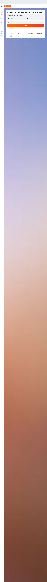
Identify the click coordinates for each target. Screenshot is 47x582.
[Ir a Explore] (1, 20)
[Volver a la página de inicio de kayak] (7, 6)
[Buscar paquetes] (1, 17)
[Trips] (1, 28)
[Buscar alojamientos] (1, 12)
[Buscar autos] (1, 14)
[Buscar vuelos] (1, 9)
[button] (2, 6)
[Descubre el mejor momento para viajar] (1, 25)
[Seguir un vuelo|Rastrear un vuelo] (1, 22)
